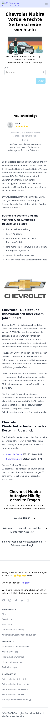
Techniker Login (9, 667)
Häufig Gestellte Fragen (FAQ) (16, 699)
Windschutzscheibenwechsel (16, 646)
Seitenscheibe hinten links (14, 679)
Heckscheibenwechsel (12, 662)
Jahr (6, 67)
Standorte (7, 619)
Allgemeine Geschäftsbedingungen (19, 634)
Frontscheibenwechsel (13, 656)
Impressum (7, 624)
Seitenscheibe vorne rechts (15, 689)
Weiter (41, 81)
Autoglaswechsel (10, 651)
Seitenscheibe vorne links (14, 694)
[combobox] (25, 72)
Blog (4, 614)
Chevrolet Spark (14, 459)
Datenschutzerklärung (13, 629)
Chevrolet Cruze (14, 454)
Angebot (26, 582)
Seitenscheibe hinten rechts (15, 684)
